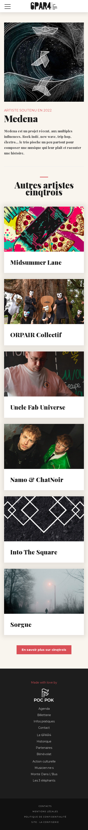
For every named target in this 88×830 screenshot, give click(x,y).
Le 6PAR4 (44, 735)
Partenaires (44, 748)
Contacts (45, 806)
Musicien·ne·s (44, 768)
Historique (44, 741)
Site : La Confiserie (45, 822)
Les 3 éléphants (44, 780)
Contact (44, 728)
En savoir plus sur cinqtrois (44, 650)
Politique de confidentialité (45, 817)
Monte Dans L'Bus (44, 774)
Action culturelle (44, 761)
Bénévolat (44, 754)
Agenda (44, 709)
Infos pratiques (44, 721)
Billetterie (44, 715)
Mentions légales (45, 811)
